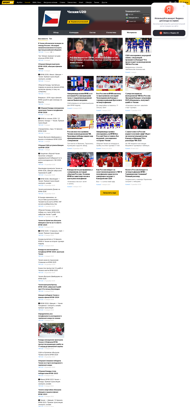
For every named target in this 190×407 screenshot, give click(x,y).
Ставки (62, 2)
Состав (93, 32)
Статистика (111, 32)
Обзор (55, 32)
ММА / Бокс (37, 2)
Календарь (74, 32)
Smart (81, 2)
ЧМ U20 (130, 14)
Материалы (132, 32)
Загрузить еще (109, 193)
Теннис (96, 2)
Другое (104, 2)
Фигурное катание (50, 2)
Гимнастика (72, 2)
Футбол (19, 2)
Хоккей (27, 2)
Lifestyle (89, 2)
